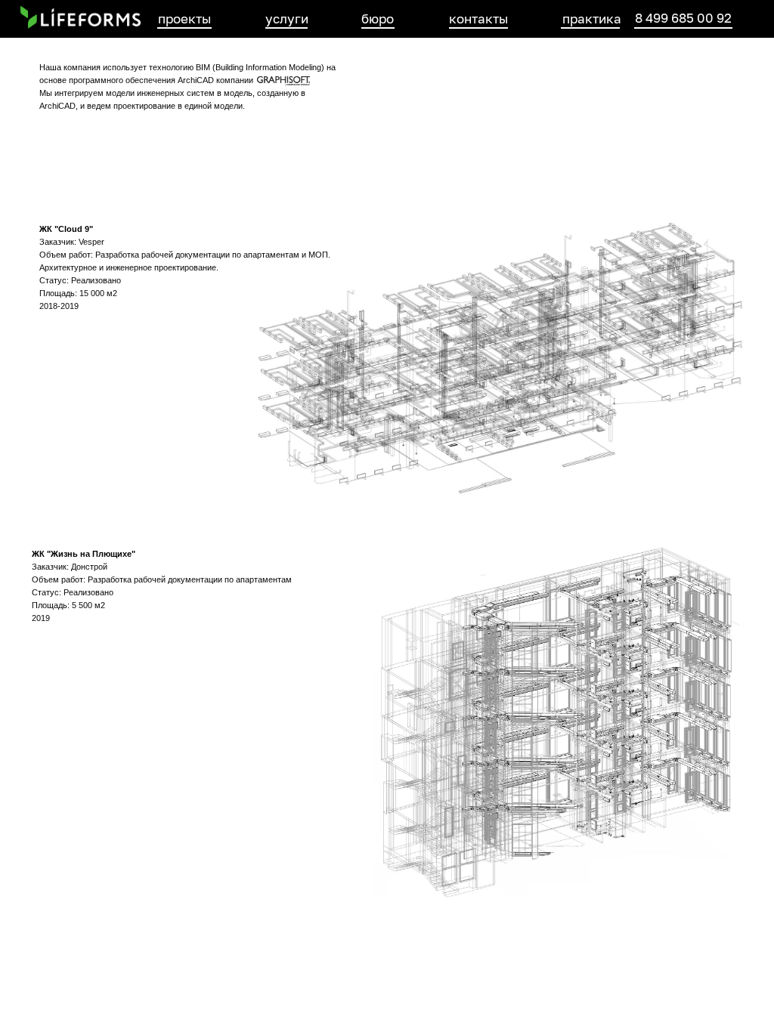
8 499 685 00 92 (683, 18)
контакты (478, 18)
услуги (286, 18)
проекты (184, 18)
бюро (377, 18)
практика (591, 18)
